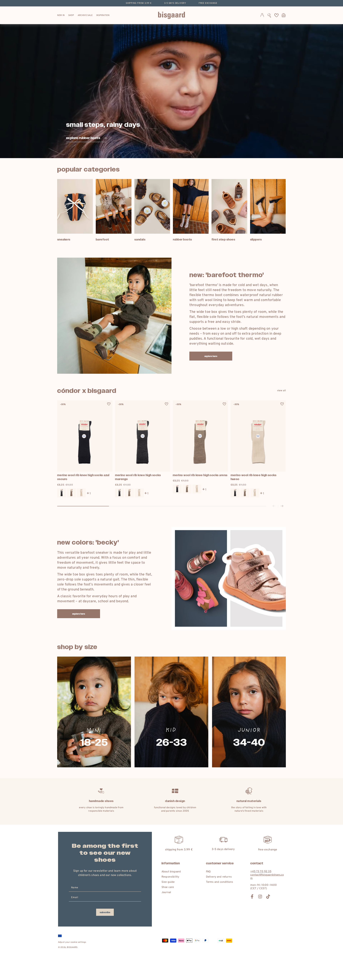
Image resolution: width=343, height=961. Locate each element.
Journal (166, 892)
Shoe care (167, 887)
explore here (210, 356)
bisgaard (72, 947)
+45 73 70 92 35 (260, 871)
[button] (269, 15)
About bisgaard (171, 871)
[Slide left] (274, 506)
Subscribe (105, 912)
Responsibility (170, 877)
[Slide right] (282, 506)
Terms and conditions (219, 882)
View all (281, 390)
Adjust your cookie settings (72, 942)
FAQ (208, 871)
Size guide (168, 882)
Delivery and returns (219, 877)
